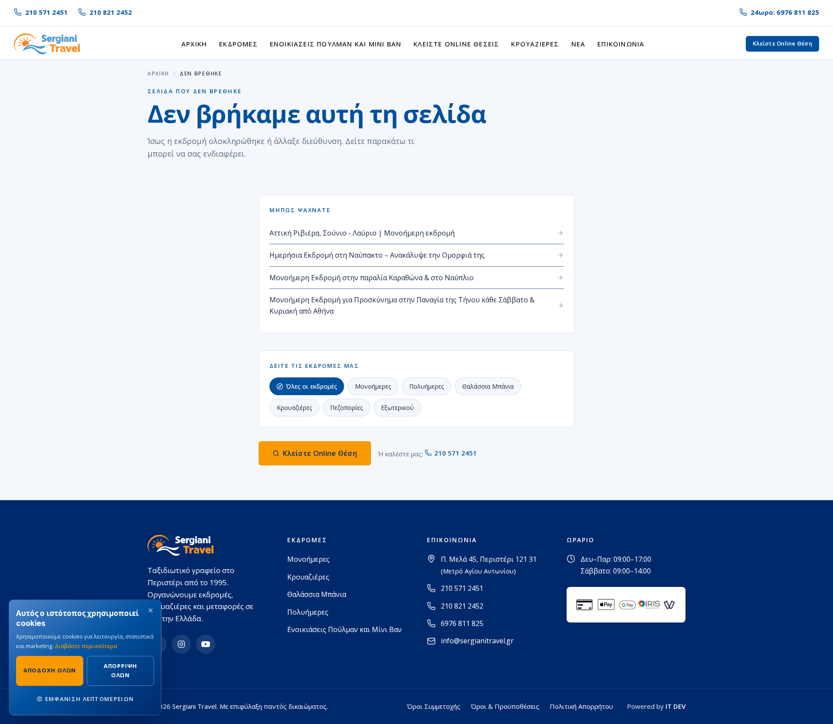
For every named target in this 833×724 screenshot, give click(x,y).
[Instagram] (181, 644)
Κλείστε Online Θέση (782, 43)
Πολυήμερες (426, 386)
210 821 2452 (110, 12)
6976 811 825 (462, 623)
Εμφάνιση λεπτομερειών (89, 699)
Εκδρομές (238, 43)
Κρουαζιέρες (535, 43)
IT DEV (675, 706)
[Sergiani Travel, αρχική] (47, 43)
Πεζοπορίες (346, 407)
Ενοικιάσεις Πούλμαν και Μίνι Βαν (335, 43)
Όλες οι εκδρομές (311, 386)
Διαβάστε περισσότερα (86, 646)
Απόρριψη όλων (120, 670)
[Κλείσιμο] (150, 610)
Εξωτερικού (397, 407)
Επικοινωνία (620, 43)
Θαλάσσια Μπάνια (488, 386)
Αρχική (194, 43)
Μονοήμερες (373, 386)
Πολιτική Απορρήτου (581, 706)
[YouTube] (205, 644)
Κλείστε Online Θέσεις (456, 43)
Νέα (578, 43)
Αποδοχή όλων (49, 670)
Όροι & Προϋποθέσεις (505, 706)
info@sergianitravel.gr (477, 640)
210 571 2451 (46, 12)
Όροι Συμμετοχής (433, 706)
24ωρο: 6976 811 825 (785, 12)
